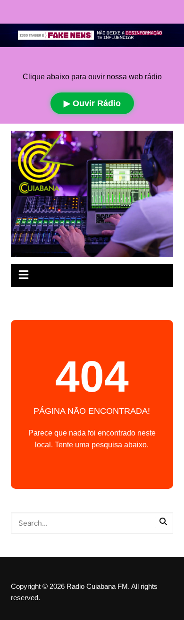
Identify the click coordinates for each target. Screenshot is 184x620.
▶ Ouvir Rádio (92, 103)
